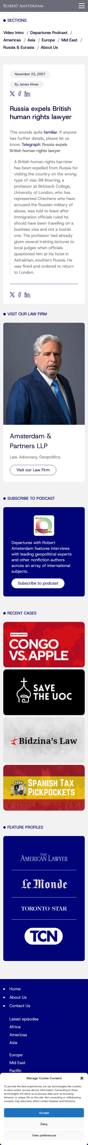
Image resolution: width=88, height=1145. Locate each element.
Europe (48, 40)
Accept (44, 1113)
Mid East (69, 40)
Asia (31, 40)
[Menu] (82, 5)
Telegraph (31, 144)
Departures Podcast (48, 32)
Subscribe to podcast (38, 583)
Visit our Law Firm (33, 470)
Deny (44, 1124)
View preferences (44, 1135)
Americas (12, 40)
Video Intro (13, 32)
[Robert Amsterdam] (23, 6)
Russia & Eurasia (18, 47)
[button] (82, 1078)
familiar (50, 132)
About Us (49, 47)
